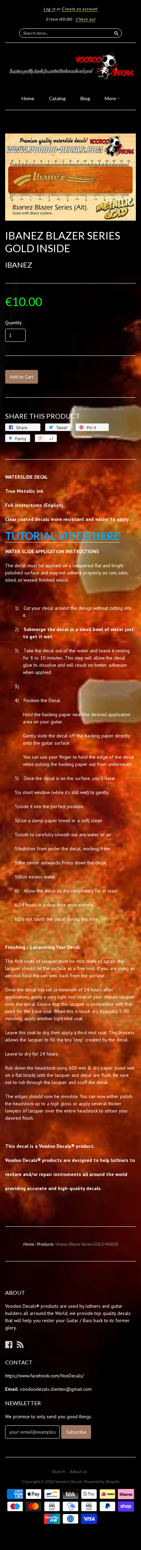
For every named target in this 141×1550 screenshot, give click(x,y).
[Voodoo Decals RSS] (20, 1344)
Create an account (80, 9)
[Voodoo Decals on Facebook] (9, 1344)
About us (78, 1471)
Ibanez (18, 264)
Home (28, 98)
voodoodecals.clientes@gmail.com (56, 1389)
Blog (85, 98)
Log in (49, 9)
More (111, 98)
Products (45, 1244)
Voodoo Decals (68, 1481)
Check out (85, 19)
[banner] (70, 67)
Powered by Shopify (101, 1481)
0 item (59, 19)
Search (58, 1471)
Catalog (57, 98)
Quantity (13, 323)
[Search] (116, 33)
